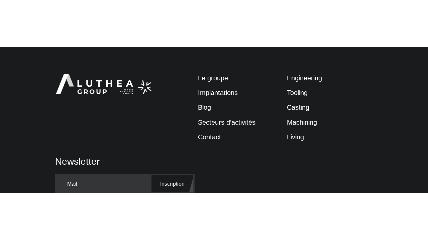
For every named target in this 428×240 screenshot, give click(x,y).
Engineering (304, 78)
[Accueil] (98, 84)
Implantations (218, 92)
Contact (209, 137)
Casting (298, 107)
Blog (204, 107)
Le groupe (213, 78)
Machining (302, 122)
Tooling (297, 92)
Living (295, 137)
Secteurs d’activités (226, 122)
